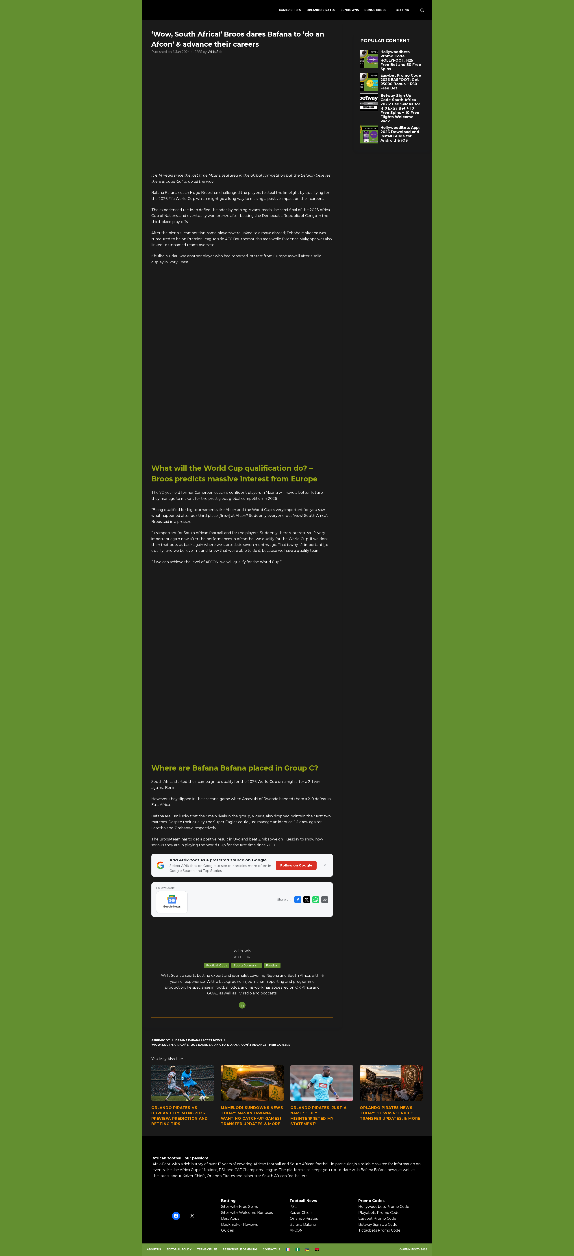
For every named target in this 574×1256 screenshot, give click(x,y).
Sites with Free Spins (239, 1206)
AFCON (296, 1230)
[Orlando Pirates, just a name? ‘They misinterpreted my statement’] (321, 1083)
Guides (227, 1230)
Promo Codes (371, 1201)
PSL (293, 1206)
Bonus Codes (375, 10)
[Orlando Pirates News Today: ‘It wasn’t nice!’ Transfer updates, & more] (391, 1083)
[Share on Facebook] (297, 900)
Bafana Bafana (303, 1224)
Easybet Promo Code (377, 1218)
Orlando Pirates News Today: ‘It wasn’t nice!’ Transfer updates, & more (390, 1113)
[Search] (422, 10)
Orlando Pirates (321, 10)
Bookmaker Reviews (239, 1224)
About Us (154, 1249)
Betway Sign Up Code (377, 1224)
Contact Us (271, 1249)
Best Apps (230, 1218)
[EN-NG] (297, 1250)
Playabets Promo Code (379, 1213)
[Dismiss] (324, 865)
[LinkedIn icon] (242, 1005)
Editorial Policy (179, 1249)
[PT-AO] (317, 1250)
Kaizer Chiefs (290, 10)
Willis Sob (215, 52)
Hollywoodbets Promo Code (383, 1206)
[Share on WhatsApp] (315, 900)
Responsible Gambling (240, 1249)
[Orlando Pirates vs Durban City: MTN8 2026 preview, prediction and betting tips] (182, 1083)
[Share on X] (306, 900)
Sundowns (350, 10)
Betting (402, 10)
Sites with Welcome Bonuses (247, 1213)
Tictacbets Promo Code (379, 1230)
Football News (303, 1201)
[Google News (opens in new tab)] (172, 902)
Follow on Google (296, 865)
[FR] (288, 1250)
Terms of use (207, 1249)
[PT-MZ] (307, 1250)
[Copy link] (324, 900)
